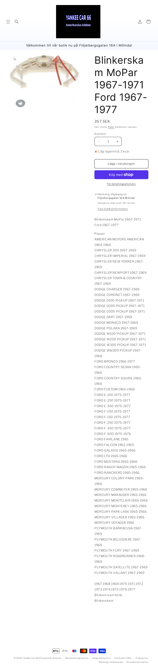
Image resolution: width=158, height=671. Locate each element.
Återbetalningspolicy (77, 658)
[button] (8, 21)
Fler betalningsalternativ (121, 183)
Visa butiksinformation (112, 208)
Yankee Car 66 (31, 658)
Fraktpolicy (142, 658)
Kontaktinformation (137, 662)
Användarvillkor (123, 658)
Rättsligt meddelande (111, 662)
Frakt (111, 126)
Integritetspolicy (101, 658)
